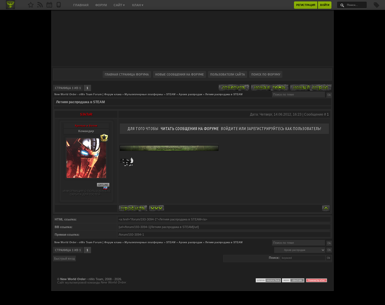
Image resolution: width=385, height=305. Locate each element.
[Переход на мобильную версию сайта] (58, 6)
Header (192, 38)
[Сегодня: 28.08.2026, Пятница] (49, 6)
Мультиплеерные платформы (144, 94)
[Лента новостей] (40, 6)
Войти (324, 5)
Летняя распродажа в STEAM (224, 94)
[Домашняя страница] (157, 208)
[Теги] (376, 6)
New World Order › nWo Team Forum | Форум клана (87, 94)
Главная (80, 5)
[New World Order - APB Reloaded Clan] (30, 6)
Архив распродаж (190, 94)
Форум (101, 5)
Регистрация (305, 5)
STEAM (171, 94)
